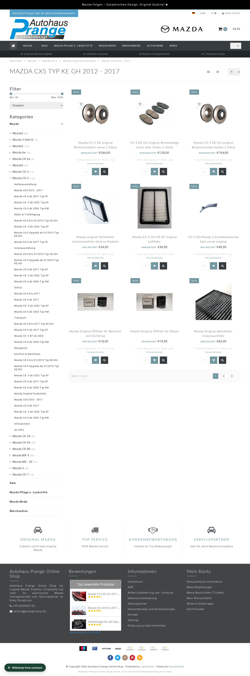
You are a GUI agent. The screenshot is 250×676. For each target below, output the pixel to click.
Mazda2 (20, 133)
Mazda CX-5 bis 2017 (27, 293)
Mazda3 (21, 146)
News (173, 45)
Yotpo (169, 672)
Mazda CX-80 (24, 448)
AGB (130, 587)
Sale (44, 45)
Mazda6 (20, 165)
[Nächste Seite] (232, 376)
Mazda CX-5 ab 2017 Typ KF (31, 196)
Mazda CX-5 (24, 178)
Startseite (16, 61)
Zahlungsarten (137, 603)
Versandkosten (95, 163)
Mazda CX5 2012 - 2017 (28, 190)
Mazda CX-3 (23, 171)
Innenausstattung (24, 248)
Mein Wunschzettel (199, 598)
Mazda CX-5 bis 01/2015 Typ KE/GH (36, 220)
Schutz (18, 287)
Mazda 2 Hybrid (25, 139)
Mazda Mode (107, 45)
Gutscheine (155, 45)
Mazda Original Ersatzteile (30, 393)
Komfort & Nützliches (27, 354)
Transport (20, 317)
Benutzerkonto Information (205, 581)
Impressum (135, 581)
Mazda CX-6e (23, 158)
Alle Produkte (195, 609)
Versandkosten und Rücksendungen (151, 609)
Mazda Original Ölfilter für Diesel (154, 331)
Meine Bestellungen (199, 587)
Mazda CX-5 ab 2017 (26, 299)
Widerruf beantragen (200, 603)
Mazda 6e (22, 152)
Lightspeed (147, 666)
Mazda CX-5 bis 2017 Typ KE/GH (34, 323)
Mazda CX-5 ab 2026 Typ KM (31, 208)
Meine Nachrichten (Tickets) (205, 592)
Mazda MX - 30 (25, 461)
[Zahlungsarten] (83, 648)
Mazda (27, 45)
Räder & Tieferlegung (27, 214)
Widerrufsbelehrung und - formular (150, 592)
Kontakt (133, 614)
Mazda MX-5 (23, 455)
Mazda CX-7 (23, 474)
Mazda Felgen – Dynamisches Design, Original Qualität (123, 4)
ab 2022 (19, 429)
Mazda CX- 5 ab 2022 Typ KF (31, 202)
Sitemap (133, 620)
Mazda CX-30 (24, 436)
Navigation (20, 348)
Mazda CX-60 (24, 442)
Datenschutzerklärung (142, 598)
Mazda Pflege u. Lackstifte (73, 45)
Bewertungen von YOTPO (85, 632)
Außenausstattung (25, 184)
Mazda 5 (21, 468)
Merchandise (131, 45)
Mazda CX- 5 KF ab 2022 (29, 336)
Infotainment (22, 423)
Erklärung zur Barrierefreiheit (147, 625)
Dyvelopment (176, 666)
